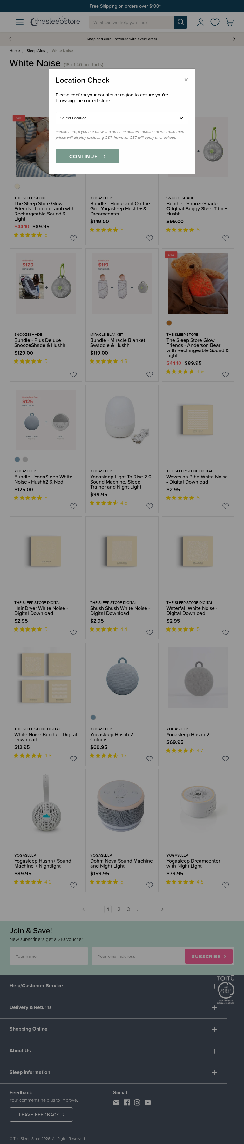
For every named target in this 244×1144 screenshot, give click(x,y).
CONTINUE (83, 156)
